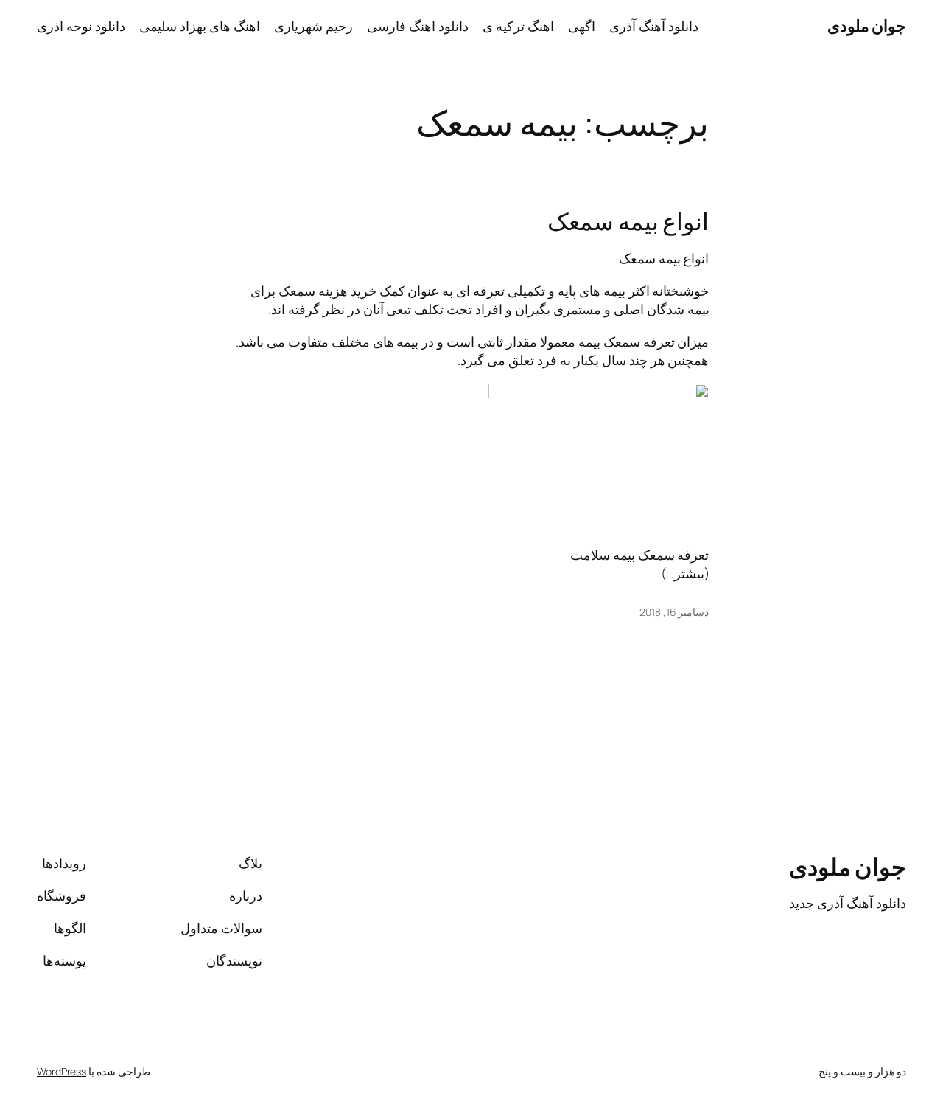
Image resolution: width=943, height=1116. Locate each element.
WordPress (61, 1071)
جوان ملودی (867, 26)
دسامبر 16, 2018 (674, 612)
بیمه (698, 309)
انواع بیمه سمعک (628, 222)
